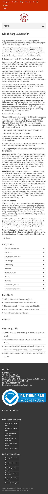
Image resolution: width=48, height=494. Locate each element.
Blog (21, 2)
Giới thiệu (36, 2)
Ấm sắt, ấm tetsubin (12, 249)
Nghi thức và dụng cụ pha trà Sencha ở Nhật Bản (21, 309)
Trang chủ (6, 2)
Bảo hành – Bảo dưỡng (11, 444)
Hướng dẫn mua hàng (11, 424)
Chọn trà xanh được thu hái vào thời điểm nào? (20, 302)
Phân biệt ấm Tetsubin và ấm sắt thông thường (27, 346)
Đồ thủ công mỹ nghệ (12, 289)
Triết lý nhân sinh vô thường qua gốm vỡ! (18, 299)
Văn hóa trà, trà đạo (12, 285)
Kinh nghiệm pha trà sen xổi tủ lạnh (16, 313)
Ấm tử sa (8, 253)
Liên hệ (5, 5)
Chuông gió (9, 261)
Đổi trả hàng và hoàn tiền (10, 439)
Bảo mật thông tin (11, 448)
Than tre (8, 269)
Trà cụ (7, 277)
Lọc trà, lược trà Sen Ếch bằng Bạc (29, 350)
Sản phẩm (15, 2)
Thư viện (28, 2)
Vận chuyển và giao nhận (10, 434)
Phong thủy (9, 265)
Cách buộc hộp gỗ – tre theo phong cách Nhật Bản (22, 306)
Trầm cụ (8, 281)
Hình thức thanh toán (11, 429)
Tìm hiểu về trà (10, 273)
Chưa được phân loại (12, 257)
